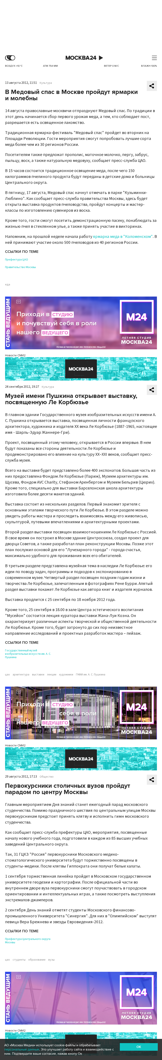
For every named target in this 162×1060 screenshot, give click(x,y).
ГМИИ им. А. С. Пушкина (90, 674)
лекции (51, 674)
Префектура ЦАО (16, 260)
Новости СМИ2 (15, 355)
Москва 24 (81, 58)
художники (66, 674)
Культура (46, 83)
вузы (51, 959)
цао (7, 674)
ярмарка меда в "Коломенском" (123, 237)
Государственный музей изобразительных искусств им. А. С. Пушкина (28, 653)
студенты (19, 959)
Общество (47, 777)
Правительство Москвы (20, 267)
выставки (38, 674)
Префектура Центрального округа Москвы (27, 941)
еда (7, 284)
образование (37, 959)
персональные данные (21, 1049)
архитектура (21, 674)
